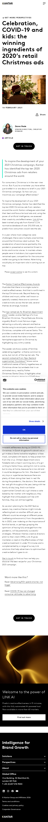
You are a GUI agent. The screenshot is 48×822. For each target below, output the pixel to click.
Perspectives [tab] (8, 762)
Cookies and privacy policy (13, 805)
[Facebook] (12, 792)
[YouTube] (3, 792)
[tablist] (24, 777)
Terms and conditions (10, 802)
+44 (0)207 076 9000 (13, 784)
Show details (34, 421)
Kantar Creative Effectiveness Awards (23, 284)
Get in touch (8, 559)
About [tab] (5, 768)
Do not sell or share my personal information (24, 439)
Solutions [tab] (7, 756)
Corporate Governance (11, 809)
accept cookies (16, 272)
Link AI (36, 220)
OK (24, 430)
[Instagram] (8, 792)
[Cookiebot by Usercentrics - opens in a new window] (34, 380)
